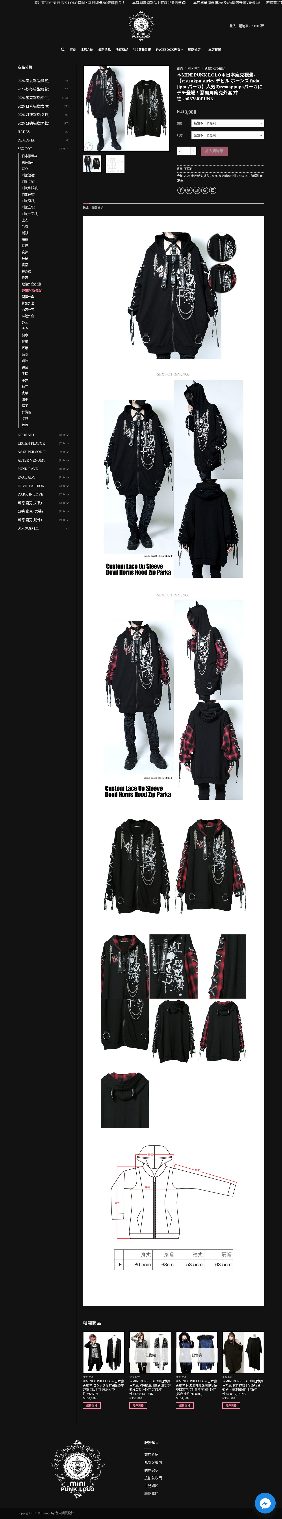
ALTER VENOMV (32, 460)
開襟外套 (28, 297)
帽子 (25, 406)
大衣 (25, 329)
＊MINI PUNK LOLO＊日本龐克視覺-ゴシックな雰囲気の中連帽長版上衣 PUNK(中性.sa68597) (103, 1387)
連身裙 (26, 271)
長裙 (25, 265)
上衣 (25, 220)
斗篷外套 (28, 316)
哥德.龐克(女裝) (30, 503)
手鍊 (25, 380)
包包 (25, 425)
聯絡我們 (151, 1493)
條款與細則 (153, 1462)
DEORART (26, 435)
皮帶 (25, 393)
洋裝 (25, 278)
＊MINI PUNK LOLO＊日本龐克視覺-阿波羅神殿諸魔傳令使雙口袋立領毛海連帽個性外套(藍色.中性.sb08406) (196, 1387)
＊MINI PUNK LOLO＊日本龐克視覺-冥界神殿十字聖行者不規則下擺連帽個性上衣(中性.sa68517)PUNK (242, 1387)
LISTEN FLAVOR (31, 443)
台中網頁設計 (64, 1513)
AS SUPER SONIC (32, 452)
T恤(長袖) (28, 181)
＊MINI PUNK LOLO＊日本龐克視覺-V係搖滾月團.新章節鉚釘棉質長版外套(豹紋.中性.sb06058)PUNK (150, 1387)
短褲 (25, 239)
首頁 (73, 49)
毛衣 (25, 226)
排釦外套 (28, 303)
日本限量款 (29, 156)
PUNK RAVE (28, 469)
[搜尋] (63, 49)
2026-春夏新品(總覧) (33, 81)
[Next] (163, 108)
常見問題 (151, 1486)
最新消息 (104, 49)
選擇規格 (91, 1405)
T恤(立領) (28, 207)
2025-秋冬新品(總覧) (33, 89)
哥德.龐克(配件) (30, 520)
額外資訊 (98, 207)
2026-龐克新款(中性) (33, 98)
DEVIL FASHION (31, 486)
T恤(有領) (28, 201)
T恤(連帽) (28, 194)
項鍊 (25, 361)
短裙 (25, 258)
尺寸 (180, 135)
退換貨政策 (153, 1478)
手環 (25, 374)
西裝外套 (28, 309)
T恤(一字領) (30, 214)
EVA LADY (26, 477)
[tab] (86, 207)
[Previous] (90, 108)
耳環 (25, 348)
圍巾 (25, 399)
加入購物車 (214, 151)
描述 (86, 207)
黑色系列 (28, 162)
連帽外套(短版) (32, 284)
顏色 (180, 123)
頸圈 (25, 354)
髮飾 (25, 341)
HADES (24, 132)
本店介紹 (87, 49)
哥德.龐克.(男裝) (30, 511)
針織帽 (26, 412)
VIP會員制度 (142, 49)
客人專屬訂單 (28, 528)
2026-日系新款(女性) (33, 106)
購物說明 (151, 1470)
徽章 (25, 335)
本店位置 (214, 49)
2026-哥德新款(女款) (33, 115)
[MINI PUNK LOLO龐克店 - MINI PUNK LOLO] (141, 26)
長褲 (25, 246)
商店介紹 (151, 1455)
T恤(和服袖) (30, 188)
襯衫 (25, 233)
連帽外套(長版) (32, 290)
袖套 (25, 386)
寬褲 (25, 252)
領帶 (25, 367)
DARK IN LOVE (30, 494)
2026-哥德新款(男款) (33, 123)
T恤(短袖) (28, 175)
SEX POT (25, 149)
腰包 (25, 418)
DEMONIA (26, 140)
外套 (25, 322)
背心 (25, 169)
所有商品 (122, 49)
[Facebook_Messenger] (265, 1503)
